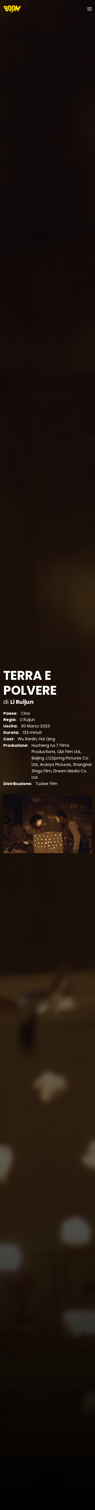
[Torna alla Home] (12, 9)
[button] (89, 9)
